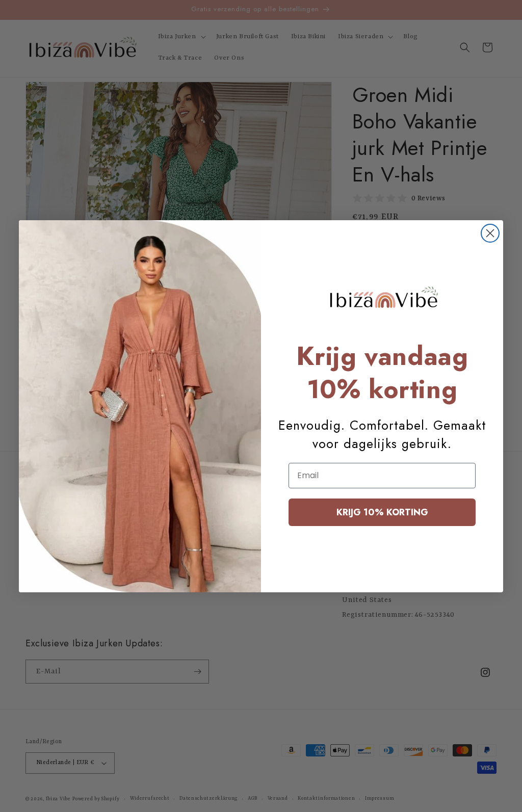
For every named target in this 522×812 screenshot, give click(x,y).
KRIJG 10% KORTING (382, 512)
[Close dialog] (490, 233)
